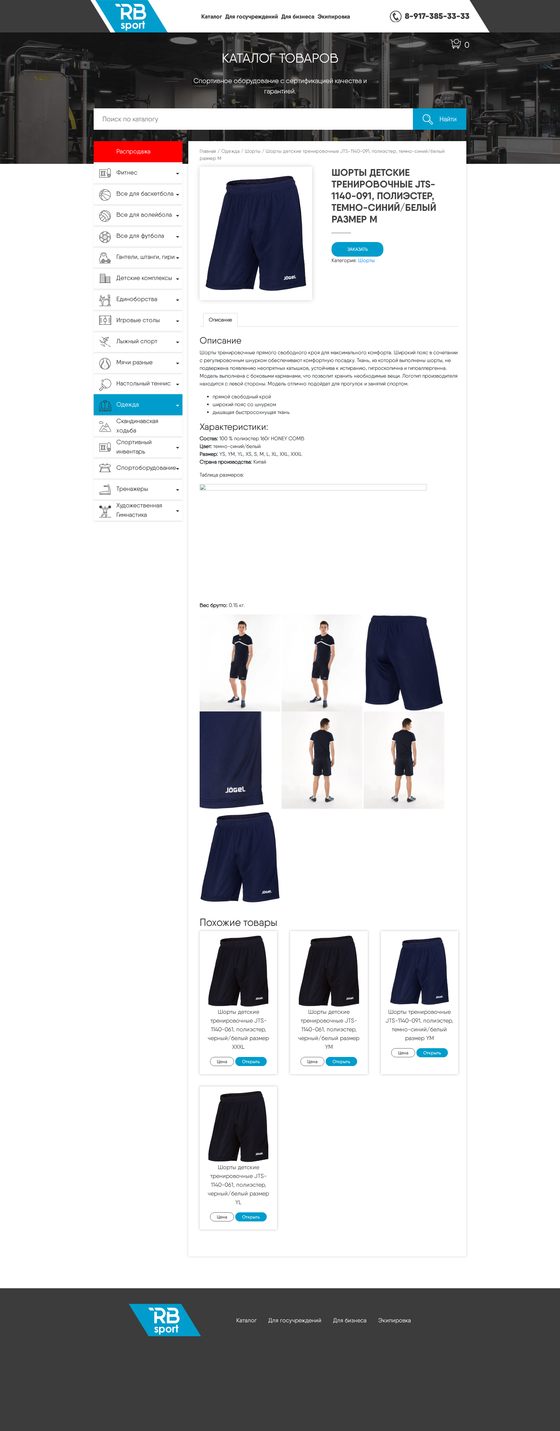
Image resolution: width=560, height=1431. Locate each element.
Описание (220, 320)
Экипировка (334, 16)
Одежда (230, 151)
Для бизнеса (297, 16)
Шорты (253, 151)
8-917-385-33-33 (437, 16)
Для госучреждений (251, 16)
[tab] (220, 320)
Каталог (211, 16)
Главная (208, 151)
